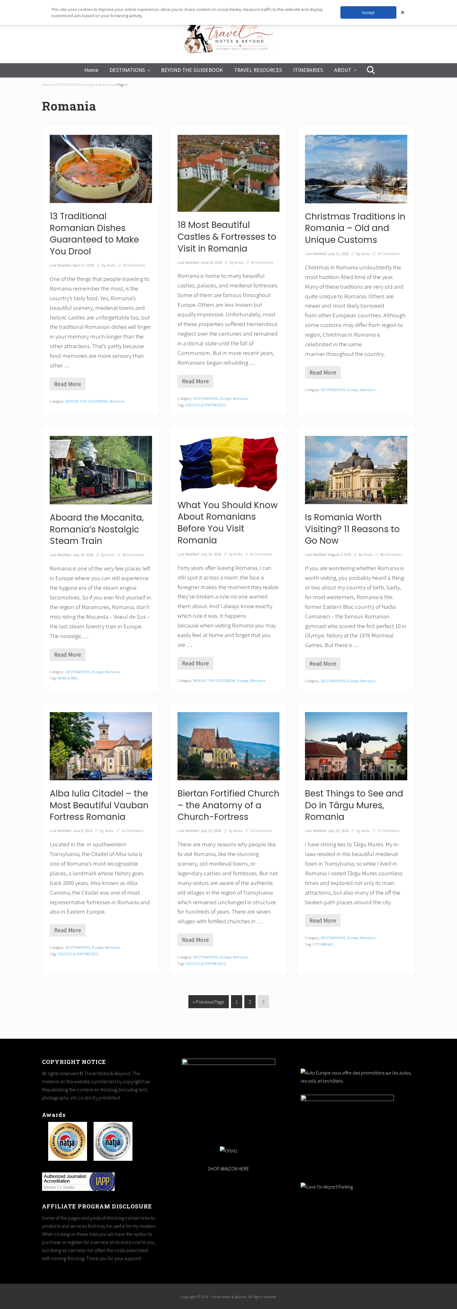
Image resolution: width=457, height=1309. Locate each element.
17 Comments (388, 830)
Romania (105, 84)
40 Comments (388, 253)
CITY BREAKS (323, 944)
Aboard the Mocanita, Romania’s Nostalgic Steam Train (97, 529)
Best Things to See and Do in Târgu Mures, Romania (354, 805)
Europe (89, 84)
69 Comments (261, 553)
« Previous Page (208, 1003)
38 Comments (133, 554)
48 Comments (391, 554)
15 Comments (132, 830)
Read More (69, 385)
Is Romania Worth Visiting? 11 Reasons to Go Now (352, 529)
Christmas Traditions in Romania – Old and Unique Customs (355, 228)
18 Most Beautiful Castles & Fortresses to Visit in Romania (227, 237)
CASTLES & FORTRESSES (205, 404)
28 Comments (134, 264)
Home (46, 84)
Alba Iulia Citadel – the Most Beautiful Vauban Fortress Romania (99, 805)
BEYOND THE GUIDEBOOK (87, 401)
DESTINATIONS (67, 84)
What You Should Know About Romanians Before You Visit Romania (228, 522)
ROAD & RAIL (68, 677)
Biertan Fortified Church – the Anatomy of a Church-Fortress (228, 805)
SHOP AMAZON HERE (228, 1168)
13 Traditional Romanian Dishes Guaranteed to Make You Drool (94, 234)
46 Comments (262, 262)
